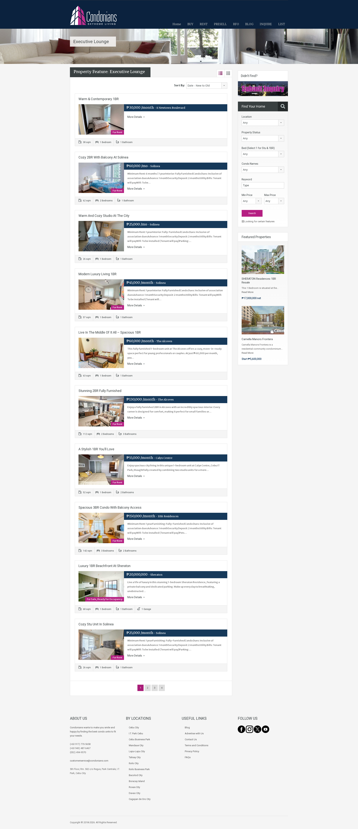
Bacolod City (135, 775)
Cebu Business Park (139, 739)
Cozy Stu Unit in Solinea (96, 624)
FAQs (188, 757)
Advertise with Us (194, 733)
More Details (135, 116)
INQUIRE (266, 24)
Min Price (247, 195)
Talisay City (135, 757)
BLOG (249, 24)
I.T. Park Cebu (136, 733)
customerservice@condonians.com (89, 760)
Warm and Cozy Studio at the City (103, 216)
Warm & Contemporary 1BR (98, 99)
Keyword (247, 179)
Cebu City (134, 727)
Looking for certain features (259, 221)
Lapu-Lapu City (137, 751)
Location (247, 116)
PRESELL (220, 24)
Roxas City (134, 787)
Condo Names (250, 163)
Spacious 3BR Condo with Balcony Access (110, 507)
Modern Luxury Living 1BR (97, 274)
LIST (281, 24)
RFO (236, 24)
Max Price (270, 195)
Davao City (134, 793)
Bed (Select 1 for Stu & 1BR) (258, 148)
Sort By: (179, 85)
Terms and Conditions (196, 745)
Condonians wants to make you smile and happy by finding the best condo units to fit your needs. (93, 731)
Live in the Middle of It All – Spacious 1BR (109, 332)
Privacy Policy (192, 751)
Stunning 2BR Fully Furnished (99, 391)
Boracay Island (137, 781)
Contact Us (191, 739)
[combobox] (206, 85)
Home (176, 24)
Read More (247, 292)
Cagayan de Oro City (139, 799)
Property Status (251, 132)
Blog (187, 727)
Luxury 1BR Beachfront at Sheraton (104, 566)
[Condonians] (93, 17)
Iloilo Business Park (139, 769)
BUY (190, 24)
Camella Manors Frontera (257, 339)
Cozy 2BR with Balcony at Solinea (103, 157)
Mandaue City (136, 745)
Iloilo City (134, 763)
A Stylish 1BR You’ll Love (96, 449)
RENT (204, 24)
